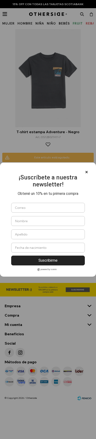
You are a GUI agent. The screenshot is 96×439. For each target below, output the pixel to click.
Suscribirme (48, 260)
